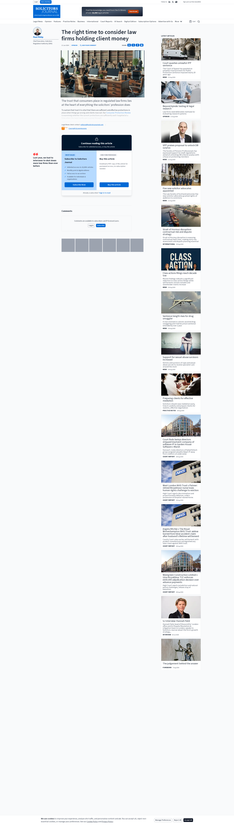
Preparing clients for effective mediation (178, 399)
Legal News (38, 21)
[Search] (198, 21)
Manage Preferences (163, 820)
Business (81, 21)
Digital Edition (130, 21)
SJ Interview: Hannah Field (176, 621)
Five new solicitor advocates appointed (177, 190)
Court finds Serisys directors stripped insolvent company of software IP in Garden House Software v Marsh (178, 443)
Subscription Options (147, 21)
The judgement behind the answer (180, 663)
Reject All (177, 820)
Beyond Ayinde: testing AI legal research (178, 107)
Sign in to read (104, 193)
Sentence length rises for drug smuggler (178, 317)
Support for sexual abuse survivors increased (180, 358)
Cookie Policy (92, 821)
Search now (133, 11)
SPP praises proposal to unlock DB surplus (180, 147)
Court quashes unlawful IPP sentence (177, 64)
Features (57, 21)
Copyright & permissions (78, 128)
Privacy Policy (107, 821)
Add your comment (89, 45)
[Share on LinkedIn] (129, 45)
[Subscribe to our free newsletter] (176, 2)
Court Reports (106, 21)
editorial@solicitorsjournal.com (92, 125)
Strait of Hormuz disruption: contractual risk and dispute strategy (177, 232)
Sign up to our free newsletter (192, 2)
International (92, 21)
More (177, 21)
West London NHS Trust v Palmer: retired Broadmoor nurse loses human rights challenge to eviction (181, 488)
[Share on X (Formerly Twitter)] (133, 45)
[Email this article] (141, 45)
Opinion (48, 21)
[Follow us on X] (173, 2)
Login (36, 2)
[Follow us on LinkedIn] (169, 2)
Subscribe (101, 225)
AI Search (118, 21)
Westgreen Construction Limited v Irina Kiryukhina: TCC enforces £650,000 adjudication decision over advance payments (181, 578)
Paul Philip (38, 37)
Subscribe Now (46, 2)
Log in (91, 225)
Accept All (188, 820)
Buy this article (114, 184)
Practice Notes (69, 21)
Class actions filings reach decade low (180, 274)
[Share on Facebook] (137, 45)
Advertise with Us (165, 21)
